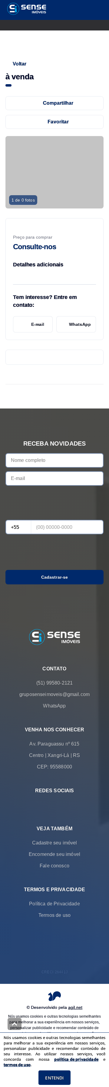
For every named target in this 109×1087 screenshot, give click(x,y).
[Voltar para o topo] (14, 1024)
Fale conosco (54, 865)
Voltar (19, 63)
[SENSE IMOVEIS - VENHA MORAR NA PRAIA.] (54, 637)
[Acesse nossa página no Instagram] (63, 805)
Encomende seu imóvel (54, 854)
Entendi (54, 1078)
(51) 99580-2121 (54, 682)
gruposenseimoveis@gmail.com (54, 694)
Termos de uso (54, 915)
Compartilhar (58, 103)
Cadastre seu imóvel (54, 842)
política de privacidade (76, 1059)
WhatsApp (80, 324)
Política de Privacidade (54, 903)
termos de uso (17, 1064)
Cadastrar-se (54, 577)
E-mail (37, 324)
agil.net (75, 1007)
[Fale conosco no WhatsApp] (46, 805)
